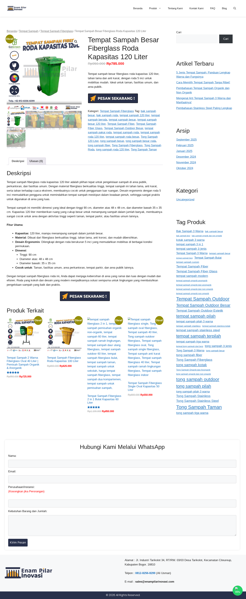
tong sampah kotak (191, 365)
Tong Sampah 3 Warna (190, 350)
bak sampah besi (183, 236)
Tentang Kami (175, 8)
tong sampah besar (112, 141)
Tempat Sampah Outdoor (202, 298)
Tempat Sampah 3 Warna (192, 253)
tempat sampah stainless (188, 326)
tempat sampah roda (126, 132)
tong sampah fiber (99, 145)
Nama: (12, 455)
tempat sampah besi (184, 258)
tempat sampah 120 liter (135, 115)
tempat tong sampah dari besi (189, 346)
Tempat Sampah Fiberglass (56, 31)
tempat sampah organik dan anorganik (193, 285)
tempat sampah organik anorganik (191, 280)
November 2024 (186, 162)
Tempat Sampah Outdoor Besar (123, 128)
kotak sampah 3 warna (190, 240)
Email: (12, 471)
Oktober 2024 (184, 168)
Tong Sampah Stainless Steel (197, 401)
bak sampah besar (214, 231)
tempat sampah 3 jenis (191, 248)
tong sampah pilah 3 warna (193, 391)
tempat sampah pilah (196, 316)
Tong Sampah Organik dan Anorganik (193, 370)
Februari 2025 (184, 145)
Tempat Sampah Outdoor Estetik (199, 310)
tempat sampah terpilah (198, 336)
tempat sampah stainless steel (198, 330)
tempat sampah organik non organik (192, 293)
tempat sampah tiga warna (192, 341)
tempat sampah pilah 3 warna (194, 321)
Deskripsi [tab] (18, 161)
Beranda (137, 8)
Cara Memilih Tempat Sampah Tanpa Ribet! (203, 82)
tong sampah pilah (193, 386)
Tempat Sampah (28, 31)
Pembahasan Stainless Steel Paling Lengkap (204, 108)
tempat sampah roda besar (122, 136)
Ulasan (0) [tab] (36, 161)
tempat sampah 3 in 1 (189, 244)
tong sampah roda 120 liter (112, 149)
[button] (234, 8)
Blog (224, 8)
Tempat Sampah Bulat (208, 257)
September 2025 (186, 139)
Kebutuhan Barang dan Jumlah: (27, 511)
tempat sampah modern (192, 276)
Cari (178, 32)
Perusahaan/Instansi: (26, 489)
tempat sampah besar (122, 119)
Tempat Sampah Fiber (120, 123)
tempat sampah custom (187, 262)
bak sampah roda (107, 115)
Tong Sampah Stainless (193, 396)
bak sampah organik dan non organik (207, 236)
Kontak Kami (196, 8)
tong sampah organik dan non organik (193, 374)
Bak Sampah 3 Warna (189, 231)
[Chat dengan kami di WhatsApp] (238, 591)
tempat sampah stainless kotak (216, 326)
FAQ (212, 8)
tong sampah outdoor (197, 379)
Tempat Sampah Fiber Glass (196, 271)
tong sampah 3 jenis (218, 346)
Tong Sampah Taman (144, 149)
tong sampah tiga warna (192, 413)
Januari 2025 (184, 151)
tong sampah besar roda (141, 141)
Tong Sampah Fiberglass (127, 145)
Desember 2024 (186, 156)
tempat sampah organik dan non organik (194, 289)
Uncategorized (185, 199)
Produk (153, 8)
